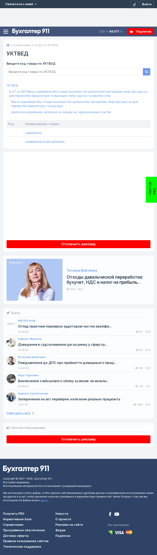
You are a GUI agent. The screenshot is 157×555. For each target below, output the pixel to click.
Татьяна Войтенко (82, 270)
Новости (61, 513)
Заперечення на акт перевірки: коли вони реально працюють (69, 399)
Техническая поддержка (22, 546)
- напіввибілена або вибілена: (44, 141)
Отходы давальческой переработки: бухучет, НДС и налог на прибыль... (105, 280)
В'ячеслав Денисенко (32, 357)
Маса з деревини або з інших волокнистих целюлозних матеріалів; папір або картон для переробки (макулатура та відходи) (74, 104)
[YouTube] (116, 514)
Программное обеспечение (24, 530)
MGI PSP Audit (26, 320)
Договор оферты (16, 535)
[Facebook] (110, 514)
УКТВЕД (12, 85)
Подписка (143, 31)
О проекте (63, 519)
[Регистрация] (134, 4)
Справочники (13, 524)
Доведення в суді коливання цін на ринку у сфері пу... (62, 345)
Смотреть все (19, 413)
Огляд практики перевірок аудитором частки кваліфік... (65, 326)
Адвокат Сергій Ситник (33, 393)
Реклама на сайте (69, 524)
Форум (60, 530)
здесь (44, 500)
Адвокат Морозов (29, 339)
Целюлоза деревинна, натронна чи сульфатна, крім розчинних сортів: (61, 112)
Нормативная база (17, 519)
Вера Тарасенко (28, 375)
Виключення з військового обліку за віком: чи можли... (63, 381)
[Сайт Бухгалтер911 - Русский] (26, 469)
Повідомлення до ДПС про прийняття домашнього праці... (67, 363)
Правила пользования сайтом (25, 541)
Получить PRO (13, 513)
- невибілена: (32, 133)
